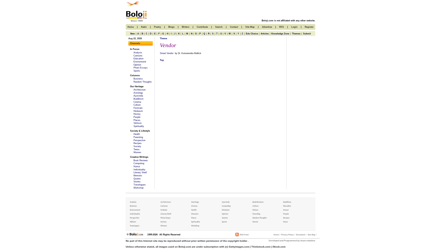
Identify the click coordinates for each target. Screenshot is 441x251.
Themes (296, 33)
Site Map (311, 235)
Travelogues (140, 184)
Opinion (137, 64)
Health (137, 134)
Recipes (138, 143)
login (294, 27)
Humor (137, 166)
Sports (137, 71)
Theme (163, 38)
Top (162, 60)
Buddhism (138, 99)
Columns (135, 75)
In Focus (134, 49)
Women (137, 152)
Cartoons (138, 55)
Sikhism (138, 123)
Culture (137, 105)
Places (137, 120)
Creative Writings (139, 157)
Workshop (138, 187)
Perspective (139, 140)
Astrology (138, 93)
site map (250, 27)
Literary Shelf (140, 172)
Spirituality (139, 126)
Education (138, 58)
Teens (137, 149)
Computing (139, 163)
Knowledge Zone (280, 33)
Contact (234, 27)
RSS (281, 27)
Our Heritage (136, 86)
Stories (137, 181)
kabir (144, 27)
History (137, 114)
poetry (157, 27)
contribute (202, 27)
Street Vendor (166, 53)
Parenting (138, 137)
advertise (267, 27)
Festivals (138, 108)
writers (185, 27)
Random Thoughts (143, 82)
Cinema (137, 102)
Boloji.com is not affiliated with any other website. (288, 20)
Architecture (140, 89)
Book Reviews (141, 160)
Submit (307, 33)
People (137, 117)
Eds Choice (252, 33)
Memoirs (138, 175)
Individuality (139, 169)
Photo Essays (141, 67)
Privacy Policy (287, 235)
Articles (265, 33)
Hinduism (138, 111)
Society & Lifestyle (140, 131)
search (219, 27)
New (132, 33)
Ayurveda (138, 95)
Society (137, 146)
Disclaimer (300, 235)
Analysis (138, 52)
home (130, 27)
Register (309, 27)
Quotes (137, 178)
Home (276, 235)
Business (138, 78)
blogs (171, 27)
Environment (140, 61)
